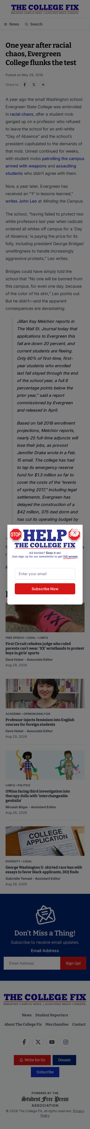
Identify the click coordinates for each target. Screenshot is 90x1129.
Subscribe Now (45, 588)
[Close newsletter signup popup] (75, 532)
